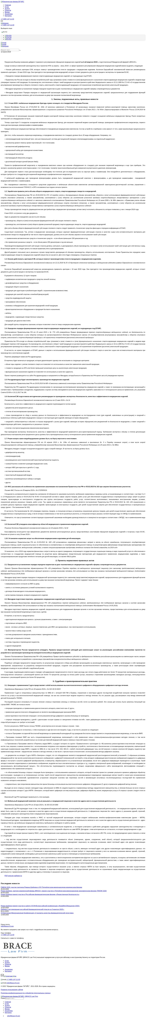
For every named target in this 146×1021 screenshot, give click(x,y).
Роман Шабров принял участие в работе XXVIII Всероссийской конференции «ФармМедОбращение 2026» (40, 906)
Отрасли (8, 10)
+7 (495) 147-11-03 (7, 935)
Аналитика (9, 14)
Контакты (8, 16)
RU (6, 32)
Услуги (7, 8)
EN (10, 35)
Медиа (7, 12)
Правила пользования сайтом (12, 989)
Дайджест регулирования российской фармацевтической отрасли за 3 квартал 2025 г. (32, 909)
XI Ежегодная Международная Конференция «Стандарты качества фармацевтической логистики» (37, 913)
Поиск (3, 998)
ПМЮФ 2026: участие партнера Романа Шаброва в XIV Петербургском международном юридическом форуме (41, 887)
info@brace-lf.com (7, 926)
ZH (10, 37)
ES (10, 39)
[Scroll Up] (2, 1019)
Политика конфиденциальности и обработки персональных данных (26, 993)
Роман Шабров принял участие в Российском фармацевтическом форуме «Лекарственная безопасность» (40, 894)
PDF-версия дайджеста (13, 876)
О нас (7, 7)
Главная (8, 5)
